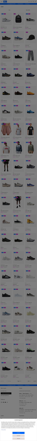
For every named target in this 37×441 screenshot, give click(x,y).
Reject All (18, 438)
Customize (18, 435)
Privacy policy (3, 429)
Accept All (18, 432)
